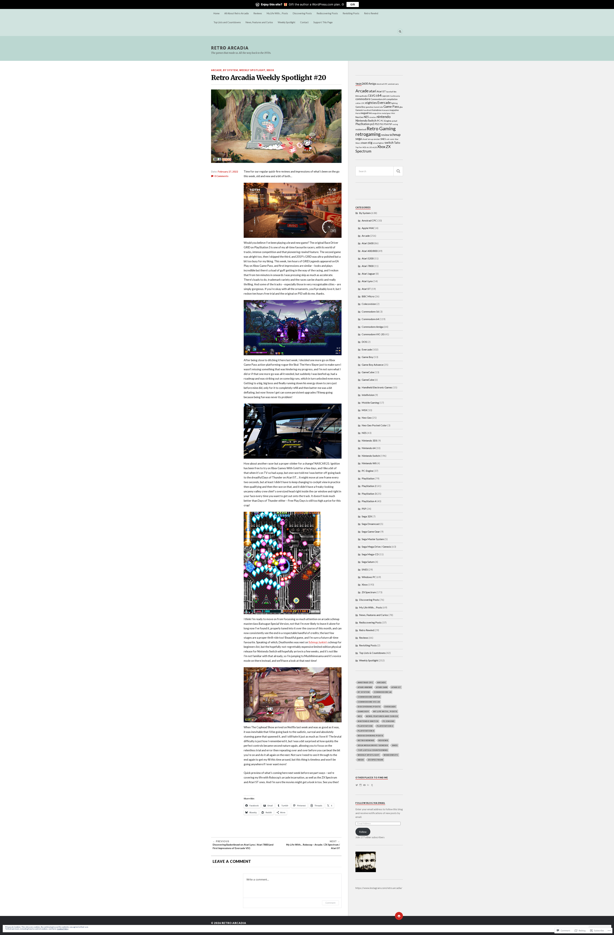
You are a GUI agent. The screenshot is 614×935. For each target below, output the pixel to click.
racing (395, 124)
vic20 (374, 147)
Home (216, 13)
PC (378, 120)
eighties (371, 102)
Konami (385, 110)
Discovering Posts (302, 13)
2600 (365, 83)
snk (387, 139)
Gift (352, 4)
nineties (372, 117)
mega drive (377, 113)
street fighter (378, 143)
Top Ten (358, 147)
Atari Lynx (367, 281)
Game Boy (360, 106)
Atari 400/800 (369, 250)
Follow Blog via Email (370, 803)
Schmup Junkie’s (318, 642)
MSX (364, 410)
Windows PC (369, 576)
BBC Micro (368, 296)
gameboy (369, 107)
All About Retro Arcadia (236, 13)
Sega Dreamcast (371, 523)
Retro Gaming (381, 128)
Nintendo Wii (369, 463)
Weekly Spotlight (286, 22)
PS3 (381, 124)
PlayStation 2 (369, 485)
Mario (357, 113)
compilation (392, 99)
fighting (394, 103)
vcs (364, 147)
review (385, 134)
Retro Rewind (371, 13)
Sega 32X (367, 516)
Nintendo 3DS (369, 440)
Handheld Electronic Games (377, 387)
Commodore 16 (370, 311)
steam (364, 142)
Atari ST (381, 91)
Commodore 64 (378, 99)
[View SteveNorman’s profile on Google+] (368, 785)
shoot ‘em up (367, 139)
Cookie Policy (62, 929)
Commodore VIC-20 (373, 334)
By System (230, 70)
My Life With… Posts (277, 13)
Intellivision (368, 394)
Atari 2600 (368, 243)
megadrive (366, 113)
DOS (364, 341)
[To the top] (399, 916)
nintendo (384, 116)
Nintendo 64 (368, 447)
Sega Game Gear (371, 531)
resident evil (360, 129)
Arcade (216, 70)
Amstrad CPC (382, 84)
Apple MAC (368, 227)
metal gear (386, 113)
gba (401, 107)
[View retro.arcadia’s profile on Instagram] (360, 785)
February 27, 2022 (228, 171)
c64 (378, 95)
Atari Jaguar (368, 273)
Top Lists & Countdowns (372, 652)
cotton (358, 103)
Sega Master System (373, 539)
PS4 (386, 124)
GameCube (378, 107)
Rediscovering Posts (327, 13)
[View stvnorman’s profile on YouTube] (364, 785)
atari (372, 91)
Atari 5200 (368, 258)
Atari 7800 (368, 265)
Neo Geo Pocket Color (374, 425)
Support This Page (323, 22)
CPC (363, 103)
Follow (362, 831)
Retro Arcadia (230, 47)
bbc (395, 91)
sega (358, 138)
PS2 (377, 123)
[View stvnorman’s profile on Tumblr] (372, 785)
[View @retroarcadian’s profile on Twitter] (356, 785)
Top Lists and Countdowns (227, 22)
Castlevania (395, 96)
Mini (393, 113)
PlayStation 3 (369, 493)
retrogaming (368, 134)
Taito (397, 142)
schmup (395, 134)
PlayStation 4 (369, 501)
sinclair (377, 139)
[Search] (400, 31)
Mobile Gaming (370, 402)
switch (389, 142)
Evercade (384, 102)
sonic (392, 139)
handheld (367, 110)
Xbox (270, 70)
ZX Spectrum (369, 592)
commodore (362, 99)
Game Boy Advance (372, 364)
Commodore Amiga (372, 326)
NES (366, 116)
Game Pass (391, 106)
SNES (383, 139)
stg (370, 142)
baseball (389, 92)
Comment (330, 902)
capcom (386, 96)
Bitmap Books (361, 96)
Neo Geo (367, 417)
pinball (394, 121)
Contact (304, 22)
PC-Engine (386, 120)
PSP (390, 124)
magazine (394, 110)
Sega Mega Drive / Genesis (376, 546)
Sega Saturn (368, 561)
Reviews (257, 13)
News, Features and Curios (259, 22)
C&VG (371, 95)
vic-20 (369, 147)
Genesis (359, 110)
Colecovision (369, 303)
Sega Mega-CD (370, 554)
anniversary (393, 84)
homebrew (377, 110)
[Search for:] (379, 171)
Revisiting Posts (351, 13)
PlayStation (362, 124)
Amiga (372, 83)
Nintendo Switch (365, 120)
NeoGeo (359, 117)
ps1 (372, 123)
